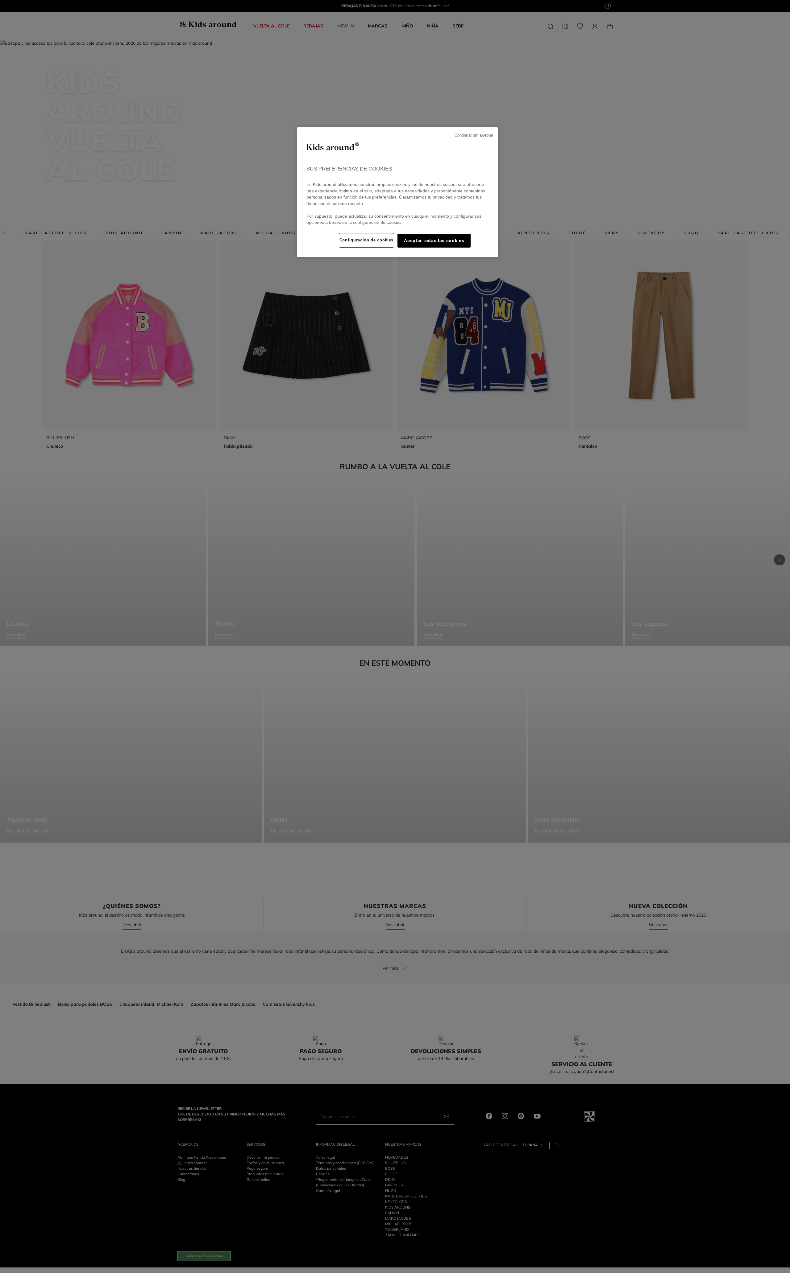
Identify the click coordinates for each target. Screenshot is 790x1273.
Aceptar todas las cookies (434, 240)
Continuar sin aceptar (474, 135)
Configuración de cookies (366, 240)
